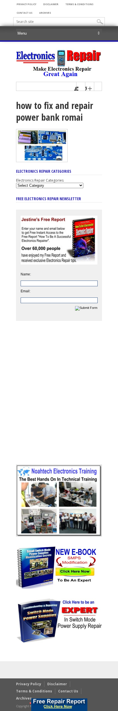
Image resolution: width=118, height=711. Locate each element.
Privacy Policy (26, 4)
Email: (25, 291)
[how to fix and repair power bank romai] (42, 160)
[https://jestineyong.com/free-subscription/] (59, 704)
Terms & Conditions (79, 4)
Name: (26, 274)
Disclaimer (50, 4)
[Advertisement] (59, 397)
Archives (45, 12)
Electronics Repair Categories (40, 180)
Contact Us (24, 12)
